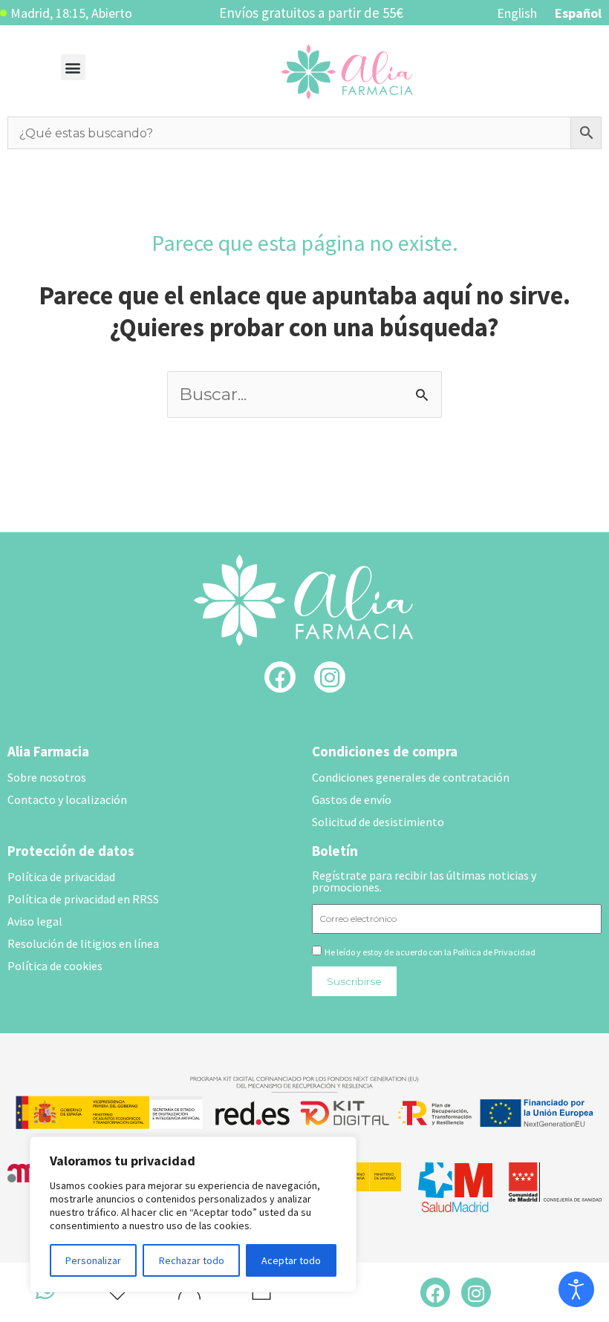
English (517, 13)
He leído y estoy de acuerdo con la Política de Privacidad (430, 952)
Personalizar (93, 1260)
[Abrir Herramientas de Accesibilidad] (576, 1289)
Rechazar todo (191, 1260)
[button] (73, 67)
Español (578, 13)
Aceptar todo (291, 1260)
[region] (193, 1214)
